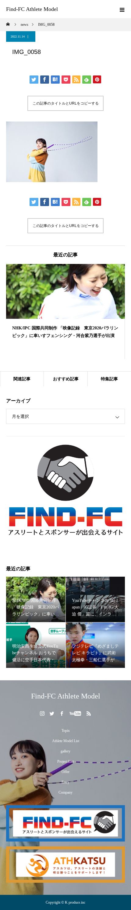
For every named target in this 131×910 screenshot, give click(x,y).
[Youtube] (75, 713)
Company (65, 792)
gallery (65, 751)
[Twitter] (52, 713)
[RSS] (89, 713)
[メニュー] (122, 9)
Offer (65, 772)
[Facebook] (62, 713)
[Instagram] (42, 713)
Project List (65, 761)
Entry (65, 782)
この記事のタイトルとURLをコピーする (66, 103)
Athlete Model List (65, 741)
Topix (66, 730)
